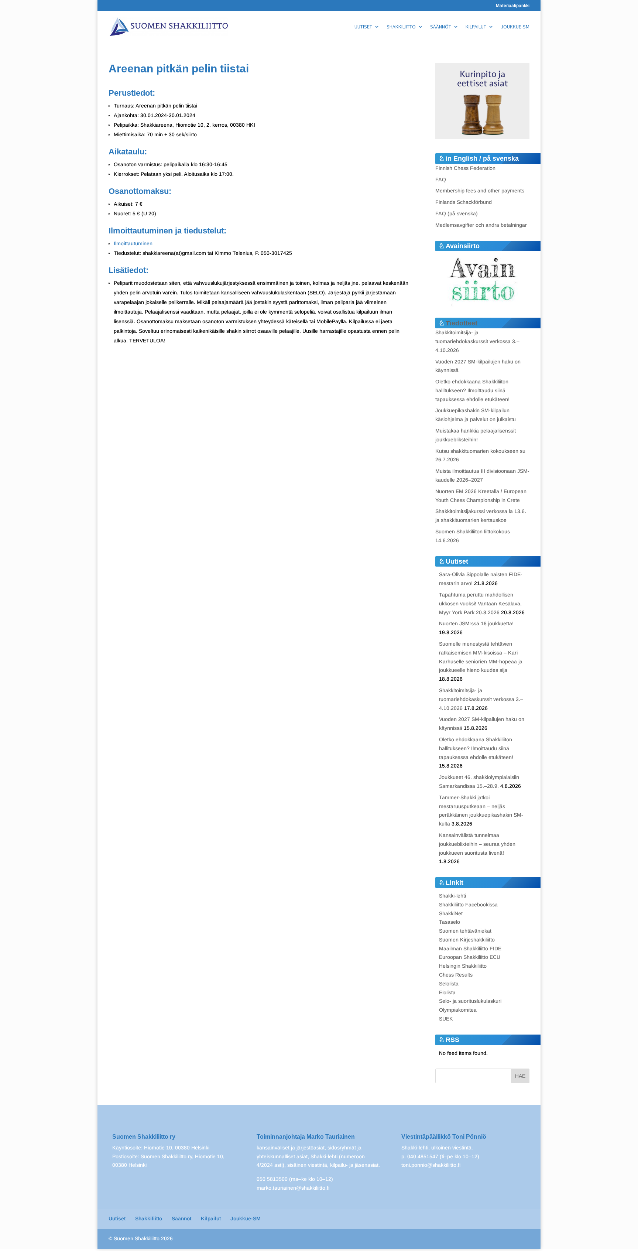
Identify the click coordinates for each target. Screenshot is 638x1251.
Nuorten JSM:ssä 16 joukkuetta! (476, 623)
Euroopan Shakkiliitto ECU (469, 957)
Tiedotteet (461, 323)
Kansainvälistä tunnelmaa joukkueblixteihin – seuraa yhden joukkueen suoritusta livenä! (477, 844)
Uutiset (363, 27)
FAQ (440, 179)
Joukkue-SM (515, 27)
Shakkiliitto (401, 27)
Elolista (447, 992)
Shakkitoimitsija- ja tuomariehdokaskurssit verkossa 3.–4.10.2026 (477, 341)
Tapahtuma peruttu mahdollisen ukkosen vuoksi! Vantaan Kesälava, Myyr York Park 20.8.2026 (480, 603)
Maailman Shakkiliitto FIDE (470, 948)
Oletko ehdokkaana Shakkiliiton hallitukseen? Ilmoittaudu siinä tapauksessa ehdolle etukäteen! (472, 390)
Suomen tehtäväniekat (465, 931)
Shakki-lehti (452, 896)
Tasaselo (449, 922)
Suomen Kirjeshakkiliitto (467, 940)
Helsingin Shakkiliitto (463, 966)
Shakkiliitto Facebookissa (468, 905)
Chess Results (456, 975)
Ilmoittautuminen (133, 243)
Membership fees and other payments (479, 191)
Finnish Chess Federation (465, 168)
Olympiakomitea (458, 1010)
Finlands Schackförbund (463, 202)
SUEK (446, 1019)
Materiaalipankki (512, 5)
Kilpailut (476, 27)
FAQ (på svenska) (456, 213)
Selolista (449, 984)
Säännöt (440, 27)
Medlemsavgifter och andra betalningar (481, 225)
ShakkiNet (451, 913)
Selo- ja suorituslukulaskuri (470, 1001)
